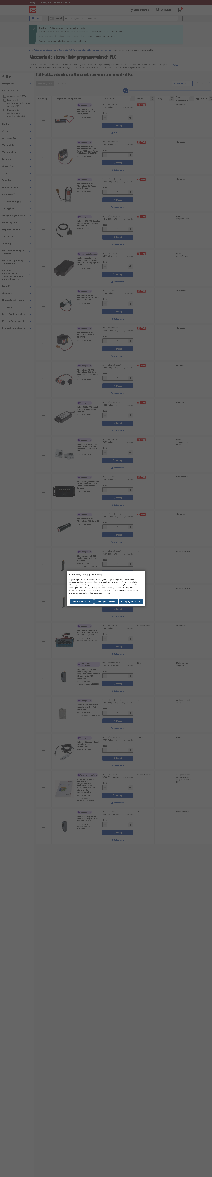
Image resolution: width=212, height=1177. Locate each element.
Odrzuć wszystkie (82, 601)
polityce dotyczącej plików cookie (96, 593)
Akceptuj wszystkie (131, 601)
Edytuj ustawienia (106, 601)
